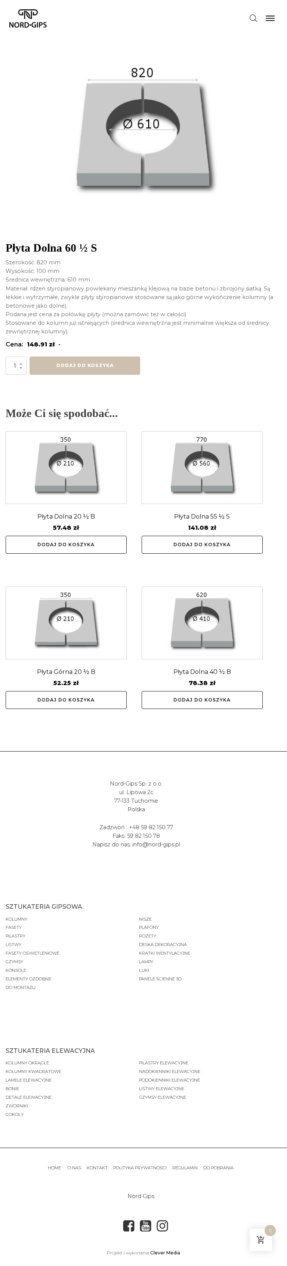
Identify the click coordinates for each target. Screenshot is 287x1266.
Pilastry (15, 936)
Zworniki (17, 1105)
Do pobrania (218, 1167)
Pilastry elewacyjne (163, 1063)
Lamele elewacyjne (29, 1080)
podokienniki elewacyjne (169, 1080)
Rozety (147, 936)
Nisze (145, 919)
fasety (14, 927)
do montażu (21, 987)
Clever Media (165, 1253)
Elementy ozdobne (28, 979)
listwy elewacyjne (161, 1088)
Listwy (13, 944)
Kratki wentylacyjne (164, 953)
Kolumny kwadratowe (33, 1071)
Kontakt (97, 1167)
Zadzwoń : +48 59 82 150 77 (136, 827)
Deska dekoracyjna (163, 944)
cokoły (15, 1114)
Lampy (146, 961)
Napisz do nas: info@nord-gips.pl (136, 844)
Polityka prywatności (140, 1167)
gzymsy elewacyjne (162, 1097)
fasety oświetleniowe (32, 953)
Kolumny (16, 919)
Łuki (144, 970)
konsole (16, 970)
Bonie (13, 1088)
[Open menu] (270, 18)
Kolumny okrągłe (27, 1063)
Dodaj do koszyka (85, 365)
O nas (74, 1167)
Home (55, 1167)
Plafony (149, 927)
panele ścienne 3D (160, 979)
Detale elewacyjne (29, 1097)
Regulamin (185, 1167)
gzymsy (14, 961)
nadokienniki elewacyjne (169, 1071)
